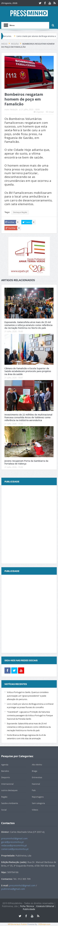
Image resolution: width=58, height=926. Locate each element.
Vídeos (35, 809)
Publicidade (29, 909)
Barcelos (5, 771)
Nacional (36, 783)
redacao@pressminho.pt (14, 845)
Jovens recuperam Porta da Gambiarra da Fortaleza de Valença (26, 462)
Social (3, 809)
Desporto (5, 777)
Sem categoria (38, 803)
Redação (14, 109)
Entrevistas (37, 777)
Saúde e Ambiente (9, 803)
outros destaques (9, 790)
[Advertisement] (29, 524)
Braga (34, 771)
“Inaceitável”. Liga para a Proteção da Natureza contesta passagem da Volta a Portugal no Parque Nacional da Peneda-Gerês (30, 715)
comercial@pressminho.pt (14, 849)
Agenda (4, 764)
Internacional (7, 783)
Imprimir (40, 112)
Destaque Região (20, 212)
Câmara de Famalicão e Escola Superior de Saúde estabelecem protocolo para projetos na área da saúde (27, 371)
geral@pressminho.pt (12, 842)
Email (51, 112)
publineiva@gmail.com (13, 888)
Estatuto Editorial (45, 906)
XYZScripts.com (44, 924)
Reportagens (38, 796)
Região (4, 796)
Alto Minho (37, 764)
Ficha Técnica (27, 906)
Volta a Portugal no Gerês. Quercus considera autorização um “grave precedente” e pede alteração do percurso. (27, 696)
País (34, 790)
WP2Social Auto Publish (17, 924)
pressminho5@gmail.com (14, 838)
